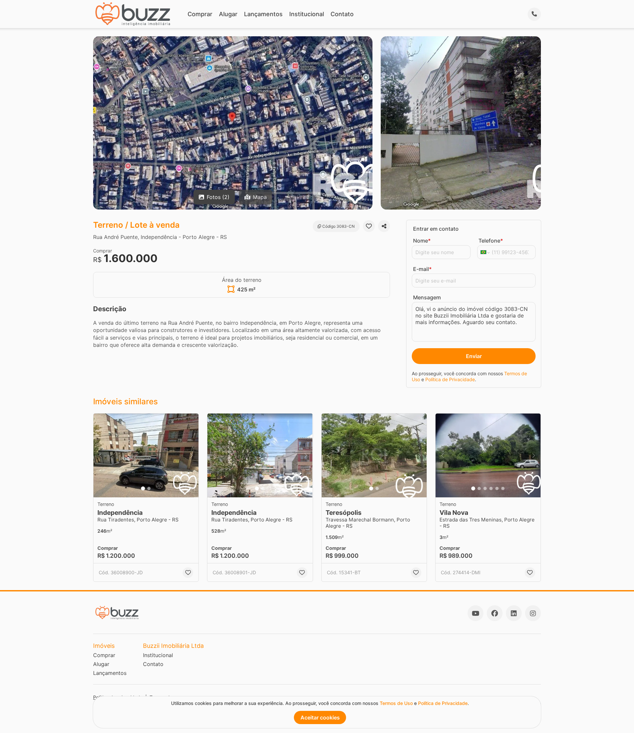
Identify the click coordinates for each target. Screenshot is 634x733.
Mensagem (427, 297)
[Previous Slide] (100, 456)
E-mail (422, 269)
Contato (342, 14)
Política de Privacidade (450, 379)
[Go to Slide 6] (503, 488)
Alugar (228, 14)
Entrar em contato (436, 228)
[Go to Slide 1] (143, 488)
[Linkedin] (514, 613)
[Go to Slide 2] (149, 488)
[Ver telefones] (534, 14)
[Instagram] (533, 613)
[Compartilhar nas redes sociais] (384, 226)
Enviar (474, 356)
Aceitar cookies (320, 717)
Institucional (306, 14)
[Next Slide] (191, 456)
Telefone (490, 240)
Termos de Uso (396, 703)
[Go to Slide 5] (497, 488)
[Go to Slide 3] (485, 488)
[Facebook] (495, 613)
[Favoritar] (369, 226)
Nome (422, 240)
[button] (145, 456)
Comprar (200, 14)
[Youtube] (475, 613)
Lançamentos (263, 14)
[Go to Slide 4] (491, 488)
